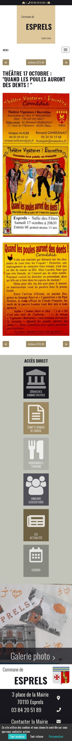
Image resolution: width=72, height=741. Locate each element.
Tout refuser (37, 736)
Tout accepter (17, 736)
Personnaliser (56, 736)
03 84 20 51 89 (37, 2)
